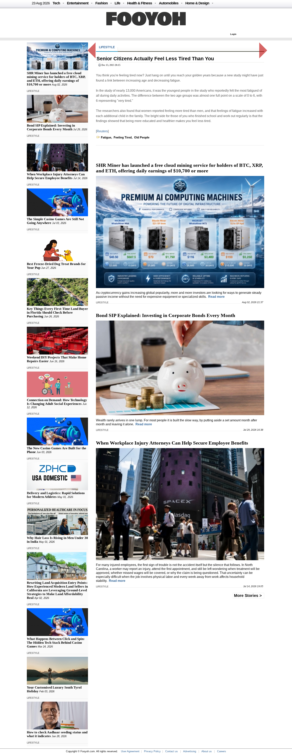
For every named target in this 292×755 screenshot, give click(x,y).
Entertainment (77, 3)
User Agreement (130, 751)
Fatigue (106, 137)
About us (206, 751)
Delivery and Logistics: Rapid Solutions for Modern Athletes (56, 495)
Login (233, 34)
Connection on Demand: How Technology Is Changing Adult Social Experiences (57, 402)
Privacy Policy (152, 751)
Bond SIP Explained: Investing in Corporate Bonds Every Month (51, 127)
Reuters (102, 131)
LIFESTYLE (33, 91)
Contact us (171, 751)
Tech (56, 3)
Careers (221, 751)
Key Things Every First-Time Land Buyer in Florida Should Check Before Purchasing (57, 312)
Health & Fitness (139, 3)
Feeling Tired (123, 137)
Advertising (189, 751)
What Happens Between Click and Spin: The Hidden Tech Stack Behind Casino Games (56, 642)
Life (117, 3)
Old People (141, 137)
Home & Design (197, 3)
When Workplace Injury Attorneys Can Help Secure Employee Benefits (56, 176)
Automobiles (168, 3)
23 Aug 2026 (41, 3)
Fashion (101, 3)
